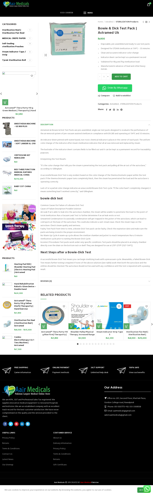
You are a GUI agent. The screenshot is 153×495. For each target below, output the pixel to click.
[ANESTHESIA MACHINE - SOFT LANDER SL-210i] (7, 144)
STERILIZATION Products (127, 22)
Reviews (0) (46, 281)
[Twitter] (110, 110)
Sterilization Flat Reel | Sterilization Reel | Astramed (137, 335)
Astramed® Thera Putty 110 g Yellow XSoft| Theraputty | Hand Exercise (23, 305)
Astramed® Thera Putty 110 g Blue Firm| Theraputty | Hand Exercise (54, 335)
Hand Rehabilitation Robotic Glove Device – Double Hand (25, 287)
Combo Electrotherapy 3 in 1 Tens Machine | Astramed (24, 341)
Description (46, 124)
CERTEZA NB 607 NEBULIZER (22, 156)
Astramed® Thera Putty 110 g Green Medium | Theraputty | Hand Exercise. (19, 111)
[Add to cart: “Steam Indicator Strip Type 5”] (99, 326)
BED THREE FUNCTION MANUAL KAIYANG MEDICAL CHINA (24, 172)
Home (100, 22)
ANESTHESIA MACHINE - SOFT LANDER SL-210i (25, 142)
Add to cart (121, 76)
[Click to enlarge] (46, 55)
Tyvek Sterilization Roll (14, 60)
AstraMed (109, 22)
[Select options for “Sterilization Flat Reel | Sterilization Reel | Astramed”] (127, 326)
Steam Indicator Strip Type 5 (110, 333)
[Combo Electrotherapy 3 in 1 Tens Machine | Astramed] (7, 343)
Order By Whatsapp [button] (118, 88)
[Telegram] (121, 110)
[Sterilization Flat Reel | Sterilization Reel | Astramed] (7, 325)
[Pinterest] (114, 110)
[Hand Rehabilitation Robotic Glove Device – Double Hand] (7, 289)
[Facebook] (106, 110)
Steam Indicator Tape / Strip (14, 53)
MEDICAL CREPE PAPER (14, 38)
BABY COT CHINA (22, 186)
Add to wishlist (123, 96)
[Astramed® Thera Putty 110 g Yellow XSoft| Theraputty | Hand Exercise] (7, 307)
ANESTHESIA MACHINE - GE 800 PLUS (25, 125)
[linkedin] (118, 110)
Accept (142, 490)
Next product (149, 21)
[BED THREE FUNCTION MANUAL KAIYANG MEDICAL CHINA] (7, 174)
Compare (105, 96)
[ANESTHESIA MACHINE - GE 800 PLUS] (7, 129)
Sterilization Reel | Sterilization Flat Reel (13, 31)
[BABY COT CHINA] (7, 190)
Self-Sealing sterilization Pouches (13, 45)
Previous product (143, 21)
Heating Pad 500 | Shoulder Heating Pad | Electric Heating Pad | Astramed (24, 268)
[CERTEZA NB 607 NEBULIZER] (7, 159)
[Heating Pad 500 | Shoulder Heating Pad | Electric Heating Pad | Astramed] (7, 270)
